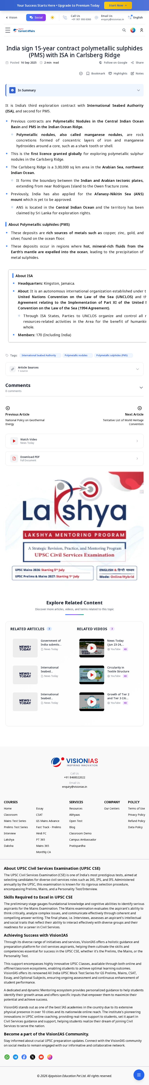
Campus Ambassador (82, 839)
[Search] (124, 30)
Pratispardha (77, 846)
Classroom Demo (80, 833)
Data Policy (135, 827)
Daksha (8, 846)
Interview (10, 833)
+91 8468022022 (74, 777)
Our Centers (112, 808)
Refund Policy (136, 821)
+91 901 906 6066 (81, 19)
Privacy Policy (136, 814)
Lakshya (9, 839)
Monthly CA (43, 852)
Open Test (75, 821)
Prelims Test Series (16, 827)
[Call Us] (65, 17)
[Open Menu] (138, 1074)
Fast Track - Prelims (48, 827)
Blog (72, 827)
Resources (75, 808)
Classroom (10, 814)
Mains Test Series (15, 821)
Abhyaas (74, 814)
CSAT (39, 814)
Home (8, 808)
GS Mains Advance (47, 821)
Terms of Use (136, 808)
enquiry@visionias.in (74, 786)
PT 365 (40, 839)
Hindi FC (41, 833)
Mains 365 (42, 846)
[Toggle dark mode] (52, 17)
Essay (39, 808)
